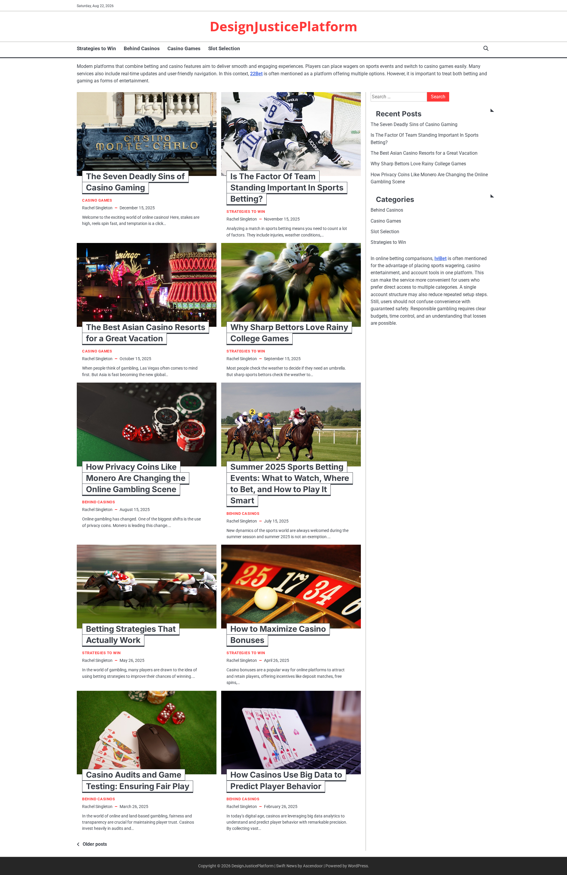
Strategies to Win (96, 48)
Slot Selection (224, 48)
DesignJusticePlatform (283, 26)
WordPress (358, 865)
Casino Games (184, 48)
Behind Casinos (142, 48)
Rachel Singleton (97, 207)
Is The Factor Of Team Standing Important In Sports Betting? (286, 188)
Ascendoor (313, 865)
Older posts (95, 844)
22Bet (256, 73)
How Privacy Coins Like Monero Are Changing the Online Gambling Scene (135, 478)
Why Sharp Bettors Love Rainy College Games (418, 163)
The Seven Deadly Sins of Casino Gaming (414, 124)
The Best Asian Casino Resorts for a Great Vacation (424, 153)
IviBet (440, 258)
